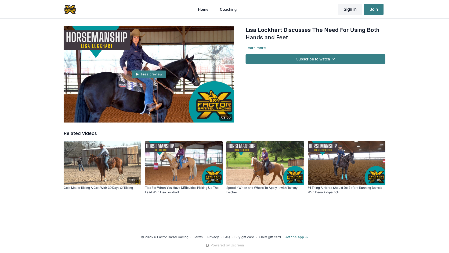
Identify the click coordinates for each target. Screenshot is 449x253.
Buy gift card (244, 237)
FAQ (227, 237)
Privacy (213, 237)
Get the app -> (296, 237)
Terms (198, 237)
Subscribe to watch (313, 59)
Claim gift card (270, 237)
